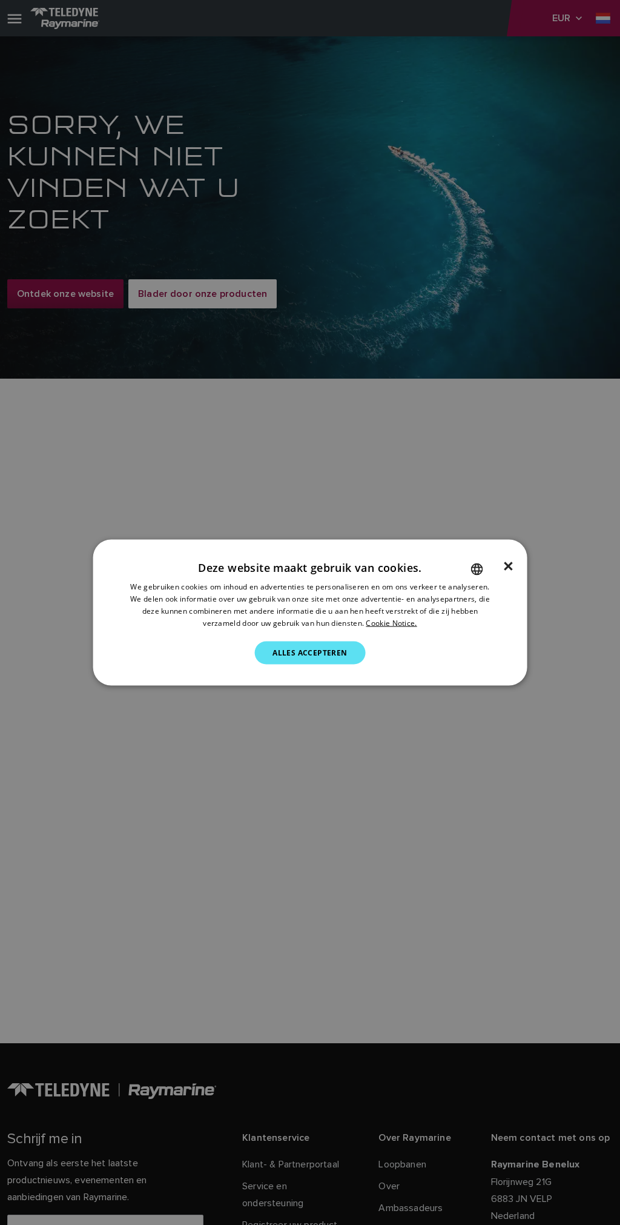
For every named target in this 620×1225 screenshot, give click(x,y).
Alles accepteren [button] (309, 652)
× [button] (508, 566)
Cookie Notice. (391, 622)
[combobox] (476, 569)
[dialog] (310, 613)
